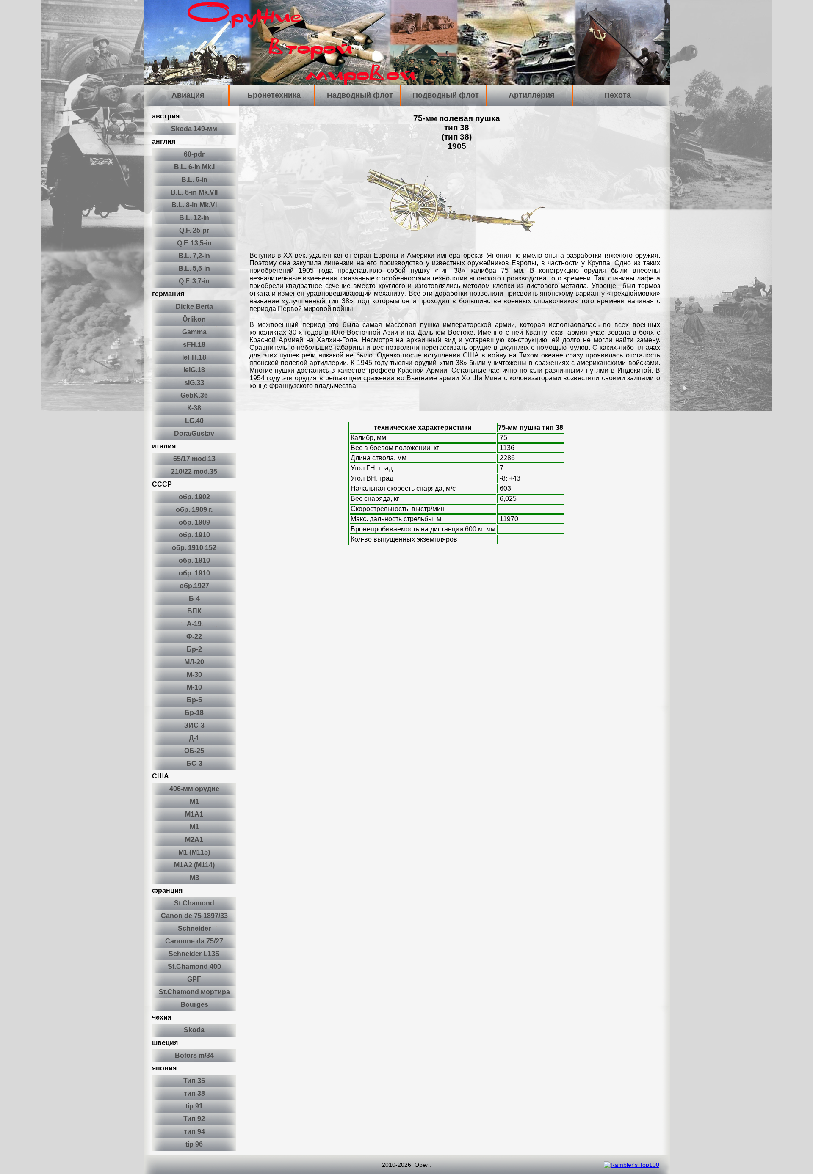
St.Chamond (194, 903)
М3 (194, 877)
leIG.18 (194, 370)
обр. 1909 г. (194, 509)
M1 (194, 801)
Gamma (194, 331)
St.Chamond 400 (194, 966)
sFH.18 (194, 344)
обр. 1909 (194, 522)
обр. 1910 (194, 535)
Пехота (617, 95)
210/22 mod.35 (194, 471)
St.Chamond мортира (194, 991)
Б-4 (194, 598)
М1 (194, 826)
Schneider (194, 928)
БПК (194, 611)
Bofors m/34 (194, 1055)
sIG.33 (194, 382)
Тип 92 (194, 1118)
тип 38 (194, 1093)
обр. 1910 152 (194, 547)
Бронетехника (274, 95)
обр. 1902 (194, 496)
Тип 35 (194, 1080)
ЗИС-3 (194, 725)
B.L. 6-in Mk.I (194, 166)
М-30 (194, 674)
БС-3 (194, 763)
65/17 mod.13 (194, 458)
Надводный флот (360, 95)
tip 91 (194, 1106)
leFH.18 (194, 357)
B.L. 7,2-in (194, 255)
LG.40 (194, 420)
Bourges (194, 1004)
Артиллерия (532, 95)
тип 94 (194, 1131)
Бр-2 (194, 649)
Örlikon (194, 319)
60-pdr (194, 154)
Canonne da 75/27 (194, 941)
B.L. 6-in (194, 179)
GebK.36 (194, 395)
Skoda (194, 1030)
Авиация (188, 95)
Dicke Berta (194, 306)
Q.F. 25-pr (194, 230)
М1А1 (194, 814)
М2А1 (194, 839)
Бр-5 (194, 700)
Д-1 (194, 738)
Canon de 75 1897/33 (194, 915)
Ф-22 (194, 636)
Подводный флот (445, 95)
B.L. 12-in (194, 217)
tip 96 (194, 1144)
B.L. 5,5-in (194, 268)
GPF (194, 979)
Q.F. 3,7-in (194, 281)
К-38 (194, 408)
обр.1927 (194, 585)
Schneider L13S (194, 953)
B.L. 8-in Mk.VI (194, 205)
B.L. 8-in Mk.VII (194, 192)
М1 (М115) (194, 852)
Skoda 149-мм (194, 128)
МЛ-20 (194, 661)
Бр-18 (194, 712)
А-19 (194, 623)
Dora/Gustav (194, 433)
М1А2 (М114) (194, 865)
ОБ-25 (194, 750)
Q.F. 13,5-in (194, 243)
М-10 (194, 687)
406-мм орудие (194, 788)
